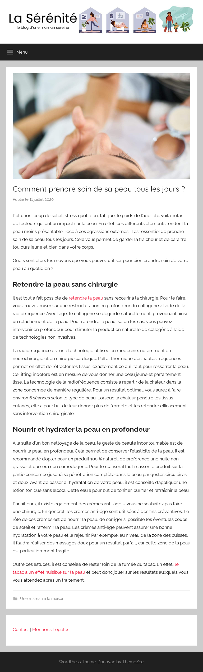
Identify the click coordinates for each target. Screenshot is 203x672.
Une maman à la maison (42, 598)
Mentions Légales (50, 629)
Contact (21, 629)
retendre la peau (86, 298)
